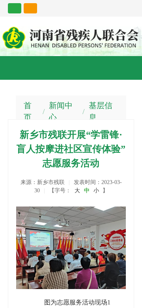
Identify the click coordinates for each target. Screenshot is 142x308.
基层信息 (100, 111)
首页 (28, 111)
